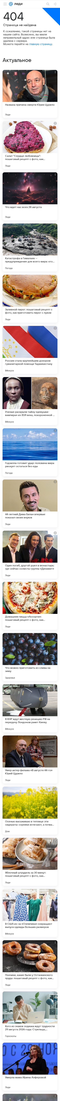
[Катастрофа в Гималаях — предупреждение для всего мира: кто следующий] (30, 247)
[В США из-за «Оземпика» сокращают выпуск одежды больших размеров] (30, 913)
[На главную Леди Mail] (17, 4)
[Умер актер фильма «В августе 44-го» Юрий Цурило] (30, 759)
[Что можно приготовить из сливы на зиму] (30, 657)
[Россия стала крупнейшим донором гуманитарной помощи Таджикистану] (30, 350)
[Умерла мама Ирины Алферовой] (30, 1067)
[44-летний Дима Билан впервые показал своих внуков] (30, 503)
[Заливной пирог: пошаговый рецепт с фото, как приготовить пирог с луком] (30, 299)
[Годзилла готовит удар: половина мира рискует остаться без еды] (30, 452)
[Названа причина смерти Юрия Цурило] (30, 94)
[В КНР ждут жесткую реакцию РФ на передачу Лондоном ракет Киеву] (30, 708)
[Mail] (11, 4)
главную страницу (40, 44)
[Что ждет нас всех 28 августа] (30, 196)
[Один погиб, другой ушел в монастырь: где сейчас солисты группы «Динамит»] (30, 555)
